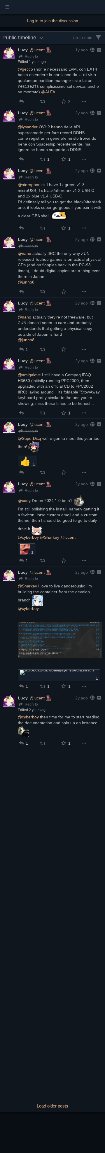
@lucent (37, 50)
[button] (21, 101)
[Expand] (98, 50)
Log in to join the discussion (52, 20)
